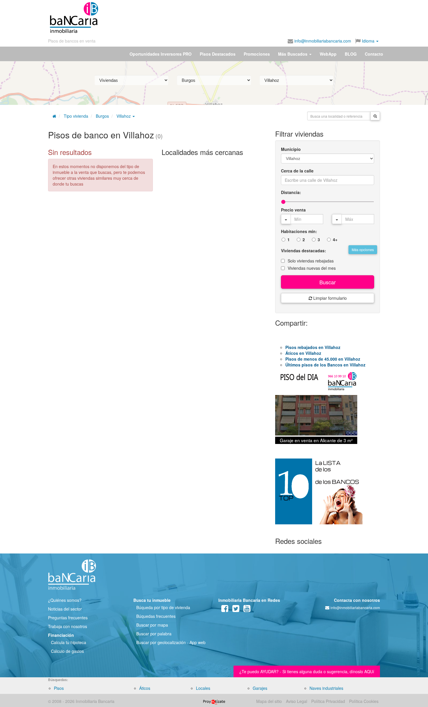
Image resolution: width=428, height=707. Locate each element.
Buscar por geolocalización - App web (171, 642)
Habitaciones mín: (299, 231)
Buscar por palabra (153, 634)
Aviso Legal (296, 701)
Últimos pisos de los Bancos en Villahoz (325, 365)
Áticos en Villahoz (303, 353)
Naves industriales (326, 688)
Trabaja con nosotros (67, 626)
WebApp (328, 54)
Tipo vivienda (76, 116)
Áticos (144, 688)
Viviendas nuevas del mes (312, 268)
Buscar (327, 282)
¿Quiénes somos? (65, 600)
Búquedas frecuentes (156, 616)
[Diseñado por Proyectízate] (214, 701)
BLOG (351, 54)
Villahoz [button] (124, 116)
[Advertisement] (239, 17)
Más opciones (363, 249)
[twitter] (235, 610)
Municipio (291, 149)
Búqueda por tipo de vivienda (163, 607)
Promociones (257, 54)
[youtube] (246, 610)
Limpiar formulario (329, 298)
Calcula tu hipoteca (68, 642)
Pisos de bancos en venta (71, 41)
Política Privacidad (328, 701)
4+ (335, 239)
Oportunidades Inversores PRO (161, 54)
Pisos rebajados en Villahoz (312, 347)
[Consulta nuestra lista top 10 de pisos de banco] (327, 495)
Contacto (374, 54)
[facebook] (224, 610)
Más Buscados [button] (293, 54)
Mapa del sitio (269, 701)
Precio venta (293, 210)
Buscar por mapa (152, 625)
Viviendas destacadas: (303, 250)
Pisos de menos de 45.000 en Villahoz (322, 359)
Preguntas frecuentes (68, 617)
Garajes (260, 688)
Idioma (368, 41)
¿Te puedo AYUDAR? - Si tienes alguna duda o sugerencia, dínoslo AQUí (306, 671)
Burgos (102, 116)
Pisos (59, 688)
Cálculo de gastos (67, 651)
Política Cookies (364, 701)
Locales (203, 688)
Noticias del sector (65, 609)
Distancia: (291, 192)
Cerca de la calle (297, 171)
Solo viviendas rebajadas (311, 261)
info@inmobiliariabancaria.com (322, 41)
